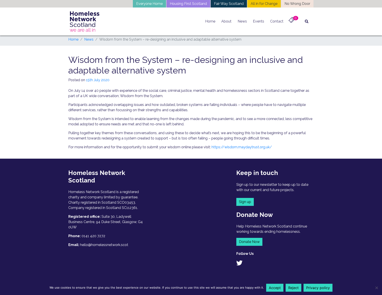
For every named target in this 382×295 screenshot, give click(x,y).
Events (258, 21)
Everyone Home (149, 4)
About (226, 21)
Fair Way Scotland (229, 4)
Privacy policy (318, 288)
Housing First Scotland (188, 4)
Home (210, 21)
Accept (275, 288)
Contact (276, 21)
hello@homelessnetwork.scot (104, 245)
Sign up (245, 202)
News (242, 21)
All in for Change (264, 4)
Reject (293, 288)
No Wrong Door (297, 4)
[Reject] (376, 288)
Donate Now (249, 242)
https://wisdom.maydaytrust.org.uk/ (242, 147)
